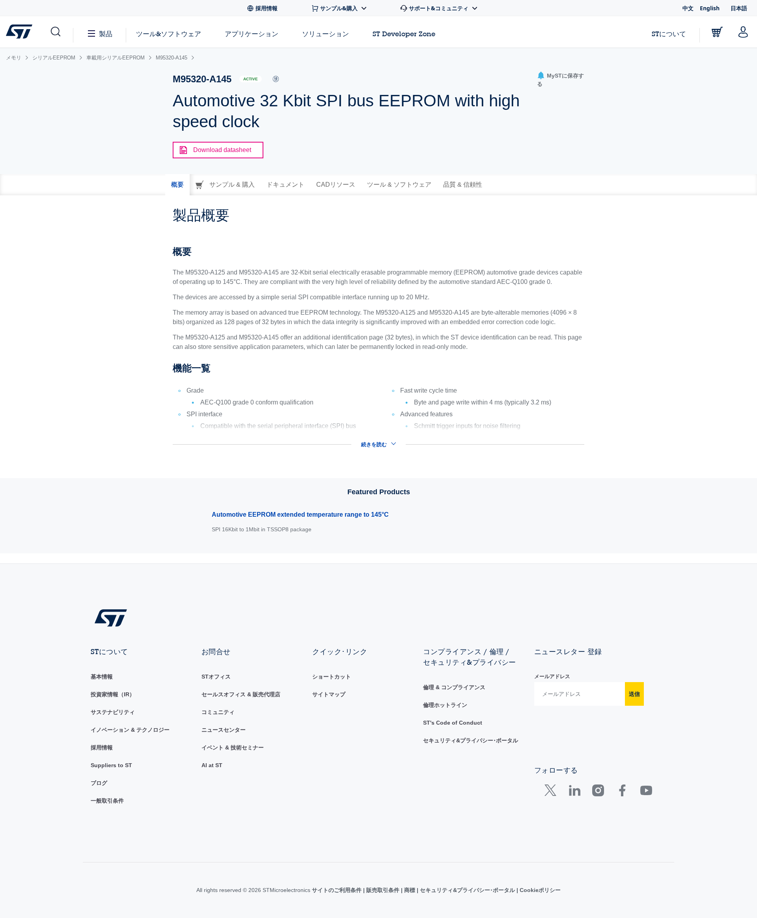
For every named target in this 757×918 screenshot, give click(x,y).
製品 (105, 34)
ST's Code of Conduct (452, 723)
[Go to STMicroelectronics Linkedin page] (574, 792)
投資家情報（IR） (113, 694)
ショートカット (331, 676)
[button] (55, 32)
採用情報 (102, 747)
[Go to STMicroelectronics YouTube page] (646, 792)
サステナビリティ (113, 712)
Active (250, 79)
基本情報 (102, 676)
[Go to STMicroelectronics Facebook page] (622, 792)
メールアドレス (552, 676)
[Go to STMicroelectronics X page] (552, 792)
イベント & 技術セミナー (232, 747)
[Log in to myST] (743, 32)
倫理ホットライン (445, 705)
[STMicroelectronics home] (20, 31)
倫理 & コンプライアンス (454, 687)
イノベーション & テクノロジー (130, 730)
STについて (669, 34)
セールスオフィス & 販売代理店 (240, 694)
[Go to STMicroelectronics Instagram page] (598, 792)
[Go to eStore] (717, 32)
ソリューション (325, 34)
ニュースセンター (223, 730)
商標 (410, 890)
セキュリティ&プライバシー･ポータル (470, 740)
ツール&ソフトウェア (168, 34)
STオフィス (216, 676)
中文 (688, 8)
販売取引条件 (383, 890)
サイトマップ (328, 694)
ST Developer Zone (404, 34)
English (710, 8)
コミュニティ (218, 712)
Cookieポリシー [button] (539, 890)
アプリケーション (251, 34)
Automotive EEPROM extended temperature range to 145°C (300, 514)
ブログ (99, 783)
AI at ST (211, 765)
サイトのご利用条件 (337, 890)
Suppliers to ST (111, 765)
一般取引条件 (107, 800)
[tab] (177, 184)
